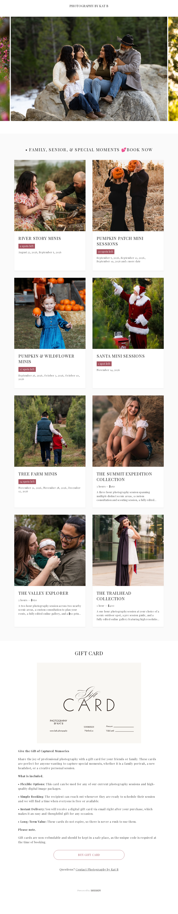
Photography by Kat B (89, 6)
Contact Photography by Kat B (97, 869)
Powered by (83, 890)
